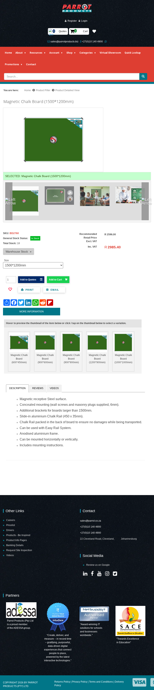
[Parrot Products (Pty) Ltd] (77, 8)
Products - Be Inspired (18, 535)
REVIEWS (37, 388)
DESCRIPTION (17, 388)
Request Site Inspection (19, 550)
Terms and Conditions (101, 681)
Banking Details (14, 545)
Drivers (10, 530)
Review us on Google (98, 565)
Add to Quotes (28, 279)
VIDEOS (54, 388)
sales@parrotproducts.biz (64, 41)
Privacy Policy (79, 681)
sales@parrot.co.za (90, 520)
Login (84, 20)
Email (54, 289)
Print (29, 289)
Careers (10, 520)
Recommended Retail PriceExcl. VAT (88, 238)
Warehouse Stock (17, 251)
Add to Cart (55, 279)
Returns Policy (62, 681)
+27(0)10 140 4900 (92, 41)
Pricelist (10, 525)
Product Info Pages (16, 540)
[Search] (143, 76)
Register (72, 20)
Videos (10, 555)
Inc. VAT (92, 246)
